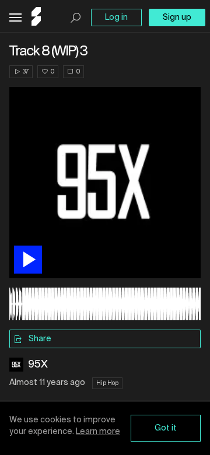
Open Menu (15, 17)
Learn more (98, 432)
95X (38, 364)
